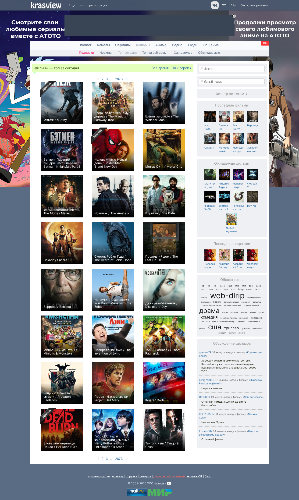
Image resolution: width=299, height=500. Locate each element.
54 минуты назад (223, 431)
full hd (257, 289)
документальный (251, 305)
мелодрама (256, 318)
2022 (210, 289)
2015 (222, 286)
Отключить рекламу (254, 5)
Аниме (161, 45)
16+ (209, 286)
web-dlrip (227, 295)
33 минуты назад (225, 380)
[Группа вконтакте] (214, 8)
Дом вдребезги (253, 397)
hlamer (86, 45)
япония (241, 333)
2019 (251, 286)
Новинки (106, 52)
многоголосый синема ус (223, 321)
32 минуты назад (222, 352)
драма (209, 311)
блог (208, 476)
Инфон (159, 483)
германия (246, 302)
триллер (231, 328)
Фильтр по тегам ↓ (231, 94)
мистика (206, 321)
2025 (233, 289)
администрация (99, 476)
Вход (71, 5)
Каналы (103, 45)
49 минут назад (220, 397)
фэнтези (232, 333)
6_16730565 (206, 414)
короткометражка (229, 318)
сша (214, 327)
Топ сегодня (127, 52)
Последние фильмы (232, 105)
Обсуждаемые (209, 52)
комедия (209, 317)
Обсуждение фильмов (232, 343)
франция (222, 333)
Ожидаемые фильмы (231, 163)
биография (205, 302)
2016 (230, 286)
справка (131, 476)
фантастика (257, 329)
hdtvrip (204, 298)
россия (202, 329)
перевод (241, 321)
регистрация (98, 5)
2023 (218, 289)
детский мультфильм (212, 305)
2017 (237, 286)
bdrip (241, 289)
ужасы (246, 328)
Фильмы (143, 45)
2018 (244, 286)
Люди (192, 45)
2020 (258, 286)
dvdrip (249, 289)
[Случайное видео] (224, 5)
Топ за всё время (155, 52)
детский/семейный (232, 305)
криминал (243, 318)
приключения (254, 321)
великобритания (231, 302)
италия (244, 312)
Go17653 (204, 397)
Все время (160, 68)
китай (261, 312)
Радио (177, 45)
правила (118, 476)
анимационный (254, 298)
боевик (217, 302)
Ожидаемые (183, 52)
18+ (233, 5)
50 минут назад (224, 414)
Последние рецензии (232, 243)
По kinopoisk (181, 68)
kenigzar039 (206, 380)
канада (253, 312)
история (234, 312)
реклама (145, 476)
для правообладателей (169, 476)
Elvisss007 (205, 431)
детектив (257, 302)
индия (225, 312)
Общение (211, 45)
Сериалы (123, 45)
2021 (203, 289)
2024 (225, 289)
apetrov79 (205, 352)
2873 (119, 79)
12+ (203, 286)
